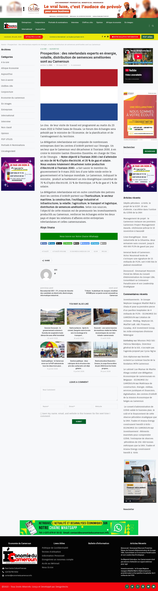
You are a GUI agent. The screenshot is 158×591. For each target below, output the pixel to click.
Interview (75, 22)
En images (129, 22)
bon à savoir (7, 80)
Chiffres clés (87, 22)
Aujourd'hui (54, 49)
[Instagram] (137, 586)
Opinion (99, 22)
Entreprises (26, 22)
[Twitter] (105, 37)
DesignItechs (62, 586)
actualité (45, 251)
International (27, 29)
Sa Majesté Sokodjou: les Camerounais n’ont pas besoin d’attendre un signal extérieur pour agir (138, 561)
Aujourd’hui (40, 29)
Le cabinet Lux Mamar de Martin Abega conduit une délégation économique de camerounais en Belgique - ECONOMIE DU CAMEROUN (139, 376)
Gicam (96, 251)
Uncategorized (8, 151)
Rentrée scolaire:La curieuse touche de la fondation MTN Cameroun (139, 360)
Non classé (6, 127)
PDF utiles (148, 37)
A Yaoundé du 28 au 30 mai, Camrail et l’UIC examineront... (68, 37)
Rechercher (129, 147)
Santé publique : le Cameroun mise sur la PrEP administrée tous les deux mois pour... (52, 363)
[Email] (153, 586)
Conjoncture (40, 22)
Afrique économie (113, 22)
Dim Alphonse (130, 356)
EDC (50, 65)
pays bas (104, 251)
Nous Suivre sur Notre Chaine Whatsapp (79, 236)
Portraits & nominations (58, 22)
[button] (3, 9)
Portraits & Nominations (13, 145)
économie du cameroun (13, 98)
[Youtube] (148, 586)
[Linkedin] (108, 37)
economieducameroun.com (80, 251)
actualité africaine (59, 251)
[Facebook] (102, 37)
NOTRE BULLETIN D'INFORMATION (125, 37)
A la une (43, 49)
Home (3, 44)
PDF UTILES (6, 139)
